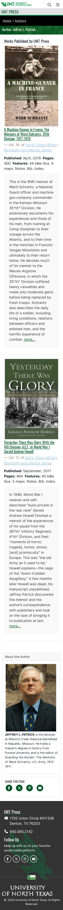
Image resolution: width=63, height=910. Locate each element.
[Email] (40, 787)
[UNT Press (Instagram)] (25, 858)
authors (20, 21)
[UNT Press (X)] (16, 858)
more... (29, 339)
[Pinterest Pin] (29, 787)
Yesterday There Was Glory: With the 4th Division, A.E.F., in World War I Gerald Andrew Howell (29, 446)
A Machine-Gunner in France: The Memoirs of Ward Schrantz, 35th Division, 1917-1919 (26, 134)
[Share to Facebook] (9, 787)
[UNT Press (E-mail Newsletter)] (33, 858)
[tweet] (19, 787)
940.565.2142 (21, 831)
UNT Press (10, 12)
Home (7, 21)
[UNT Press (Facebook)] (7, 858)
